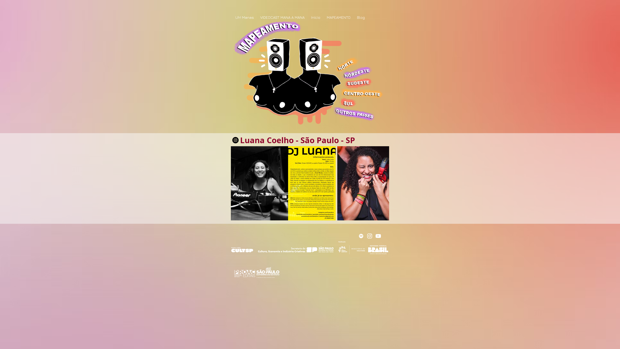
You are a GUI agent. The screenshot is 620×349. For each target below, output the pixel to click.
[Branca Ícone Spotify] (361, 236)
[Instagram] (235, 140)
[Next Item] (383, 183)
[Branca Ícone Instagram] (369, 236)
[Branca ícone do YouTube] (378, 236)
